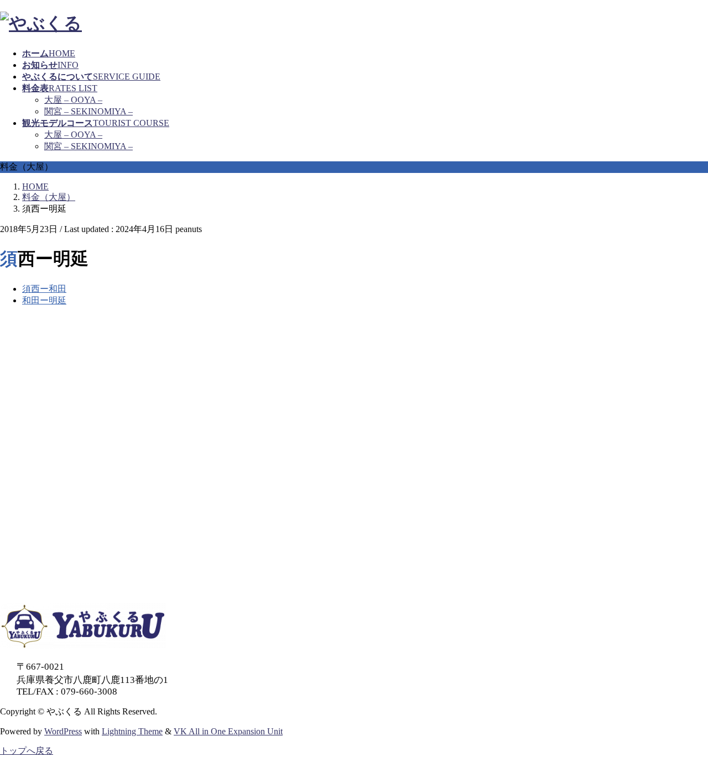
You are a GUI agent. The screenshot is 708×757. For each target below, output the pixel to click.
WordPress (63, 731)
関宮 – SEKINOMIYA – (88, 111)
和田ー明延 (44, 300)
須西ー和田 (44, 288)
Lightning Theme (132, 731)
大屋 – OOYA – (73, 99)
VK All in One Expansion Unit (228, 731)
